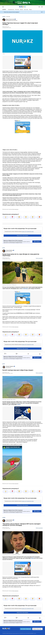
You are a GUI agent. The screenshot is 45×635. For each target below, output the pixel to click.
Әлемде (3, 517)
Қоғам (3, 247)
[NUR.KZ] (22, 7)
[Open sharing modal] (28, 353)
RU (39, 6)
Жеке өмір (17, 9)
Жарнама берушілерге (37, 628)
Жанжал (21, 9)
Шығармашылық (11, 9)
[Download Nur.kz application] (22, 2)
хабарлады (25, 288)
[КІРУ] (42, 7)
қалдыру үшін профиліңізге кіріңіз (28, 231)
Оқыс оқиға (26, 9)
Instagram (38, 241)
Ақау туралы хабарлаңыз (26, 628)
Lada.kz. (19, 404)
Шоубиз (4, 9)
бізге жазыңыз (15, 209)
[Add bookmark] (40, 354)
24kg (32, 558)
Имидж (30, 9)
